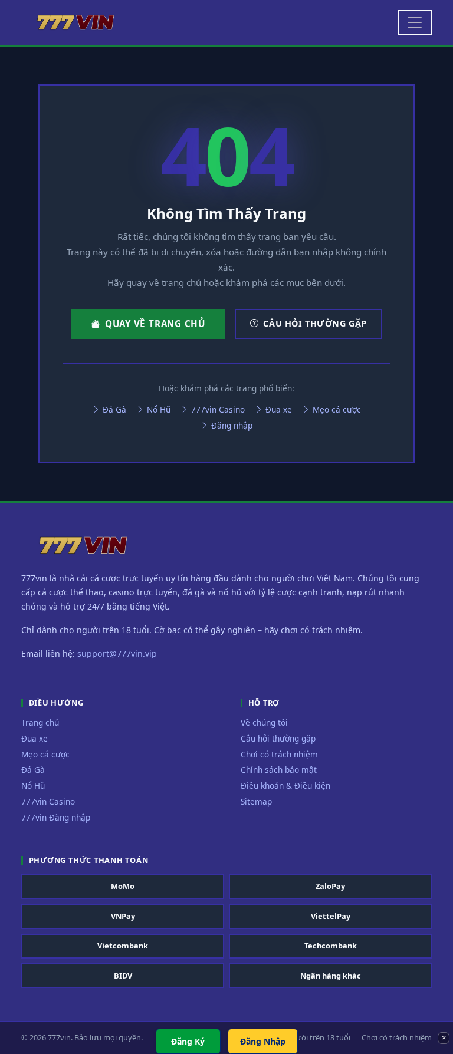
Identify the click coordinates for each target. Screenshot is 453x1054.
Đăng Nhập (262, 1041)
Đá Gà (113, 409)
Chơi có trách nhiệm (279, 754)
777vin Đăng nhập (55, 817)
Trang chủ (40, 722)
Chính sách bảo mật (279, 769)
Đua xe (277, 409)
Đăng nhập (230, 425)
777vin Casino (217, 409)
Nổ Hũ (157, 409)
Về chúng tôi (264, 722)
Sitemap (256, 801)
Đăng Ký (188, 1041)
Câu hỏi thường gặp (314, 323)
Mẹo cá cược (335, 409)
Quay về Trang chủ (155, 324)
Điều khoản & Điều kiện (285, 785)
